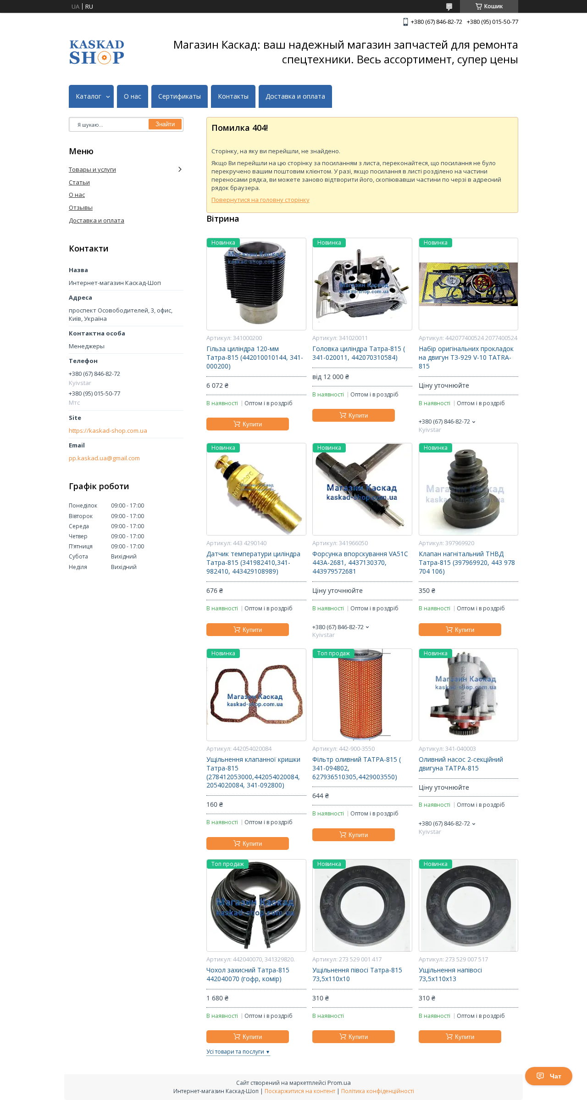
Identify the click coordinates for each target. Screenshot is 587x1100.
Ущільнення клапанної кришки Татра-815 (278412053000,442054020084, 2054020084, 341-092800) (253, 772)
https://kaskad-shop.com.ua (108, 431)
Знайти (165, 124)
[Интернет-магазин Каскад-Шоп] (97, 52)
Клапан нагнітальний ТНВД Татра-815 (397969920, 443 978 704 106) (467, 562)
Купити (252, 424)
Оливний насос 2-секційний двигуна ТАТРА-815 (461, 763)
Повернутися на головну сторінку (260, 199)
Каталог (88, 96)
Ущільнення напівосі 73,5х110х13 (450, 974)
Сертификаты (179, 96)
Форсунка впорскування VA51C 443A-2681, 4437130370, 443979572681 (360, 562)
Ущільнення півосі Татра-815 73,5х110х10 (357, 974)
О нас (132, 96)
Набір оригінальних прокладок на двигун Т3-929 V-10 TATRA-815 (466, 357)
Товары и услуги (92, 169)
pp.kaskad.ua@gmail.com (104, 458)
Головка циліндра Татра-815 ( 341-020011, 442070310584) (358, 353)
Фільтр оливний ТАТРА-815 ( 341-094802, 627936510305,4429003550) (356, 768)
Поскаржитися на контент (300, 1091)
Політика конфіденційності (377, 1091)
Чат (555, 1076)
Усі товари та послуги (235, 1051)
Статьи (79, 182)
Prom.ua (339, 1082)
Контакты (233, 96)
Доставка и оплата (295, 96)
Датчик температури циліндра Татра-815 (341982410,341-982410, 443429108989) (253, 562)
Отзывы (81, 207)
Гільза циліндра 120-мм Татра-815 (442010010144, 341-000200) (254, 357)
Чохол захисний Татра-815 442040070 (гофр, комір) (247, 974)
